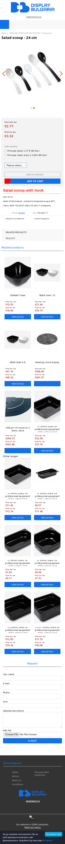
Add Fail (7, 730)
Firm (5, 701)
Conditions (17, 784)
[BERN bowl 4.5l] (18, 339)
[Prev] (4, 73)
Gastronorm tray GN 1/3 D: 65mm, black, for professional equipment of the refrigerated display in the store (47, 496)
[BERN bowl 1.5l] (47, 272)
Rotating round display (47, 362)
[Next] (60, 73)
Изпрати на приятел (15, 218)
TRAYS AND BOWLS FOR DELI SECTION (24, 33)
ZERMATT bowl (17, 295)
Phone (6, 692)
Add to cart (47, 383)
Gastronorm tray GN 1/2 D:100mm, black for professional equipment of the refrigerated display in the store (17, 630)
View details (17, 316)
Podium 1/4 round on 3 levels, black (18, 429)
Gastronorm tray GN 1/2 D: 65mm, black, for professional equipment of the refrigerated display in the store (17, 496)
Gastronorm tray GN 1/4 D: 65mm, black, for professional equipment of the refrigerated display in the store (17, 563)
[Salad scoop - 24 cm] (32, 73)
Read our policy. (32, 827)
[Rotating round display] (47, 339)
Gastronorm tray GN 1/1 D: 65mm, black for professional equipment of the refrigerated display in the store (47, 429)
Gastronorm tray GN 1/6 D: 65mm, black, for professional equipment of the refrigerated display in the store (47, 563)
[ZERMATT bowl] (18, 272)
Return (15, 776)
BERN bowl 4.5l (18, 362)
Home (4, 33)
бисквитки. (47, 840)
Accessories (47, 33)
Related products (16, 232)
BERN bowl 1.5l (47, 295)
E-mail (6, 683)
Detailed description (13, 710)
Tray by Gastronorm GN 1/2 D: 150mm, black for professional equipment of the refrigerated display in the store (47, 630)
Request (10, 238)
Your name (8, 674)
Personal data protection (42, 773)
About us (16, 780)
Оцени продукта (41, 218)
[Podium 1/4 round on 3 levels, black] (18, 406)
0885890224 (34, 17)
